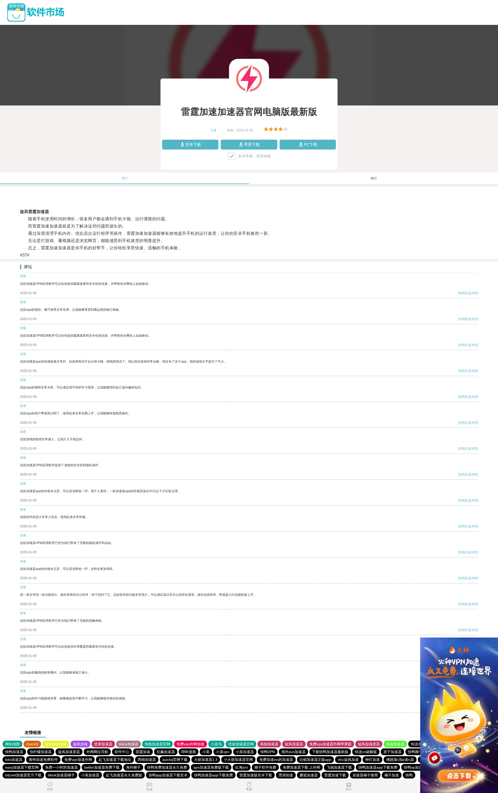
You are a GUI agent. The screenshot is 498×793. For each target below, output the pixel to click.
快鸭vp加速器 (415, 767)
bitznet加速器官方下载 (23, 775)
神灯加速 (372, 759)
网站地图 (12, 744)
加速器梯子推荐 (365, 775)
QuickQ (32, 744)
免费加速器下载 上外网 (301, 767)
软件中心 (122, 752)
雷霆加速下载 (335, 775)
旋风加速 (80, 744)
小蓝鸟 (216, 744)
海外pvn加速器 (293, 752)
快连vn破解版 (366, 752)
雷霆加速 (143, 752)
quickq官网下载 (175, 759)
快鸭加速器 (14, 752)
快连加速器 (395, 744)
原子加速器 (392, 752)
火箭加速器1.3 (205, 759)
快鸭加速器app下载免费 (377, 767)
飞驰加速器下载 (339, 767)
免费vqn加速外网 (78, 759)
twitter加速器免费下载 (102, 767)
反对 (471, 293)
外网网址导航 (97, 752)
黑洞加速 (286, 775)
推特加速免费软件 (43, 759)
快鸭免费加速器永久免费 (167, 767)
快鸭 (409, 775)
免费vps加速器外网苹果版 (330, 744)
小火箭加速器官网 (238, 759)
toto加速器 (13, 759)
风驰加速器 (269, 744)
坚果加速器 (103, 744)
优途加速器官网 (241, 744)
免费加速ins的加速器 (276, 759)
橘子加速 (391, 775)
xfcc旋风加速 (348, 759)
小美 (206, 752)
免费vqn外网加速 (190, 744)
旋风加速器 (294, 744)
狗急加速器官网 (157, 744)
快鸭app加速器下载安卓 (168, 775)
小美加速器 (245, 752)
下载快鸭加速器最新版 (330, 752)
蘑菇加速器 (309, 775)
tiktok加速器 (128, 744)
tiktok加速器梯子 (61, 775)
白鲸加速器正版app (315, 759)
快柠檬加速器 (41, 752)
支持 (461, 293)
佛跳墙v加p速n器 (400, 759)
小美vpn (222, 752)
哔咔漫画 (188, 752)
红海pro (241, 767)
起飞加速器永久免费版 (124, 775)
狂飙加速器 (166, 752)
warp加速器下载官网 (22, 767)
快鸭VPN (267, 752)
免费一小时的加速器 (61, 767)
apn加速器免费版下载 (211, 767)
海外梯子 (133, 767)
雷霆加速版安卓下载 (255, 775)
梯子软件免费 (265, 767)
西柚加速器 (147, 759)
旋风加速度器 (56, 744)
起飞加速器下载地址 (115, 759)
